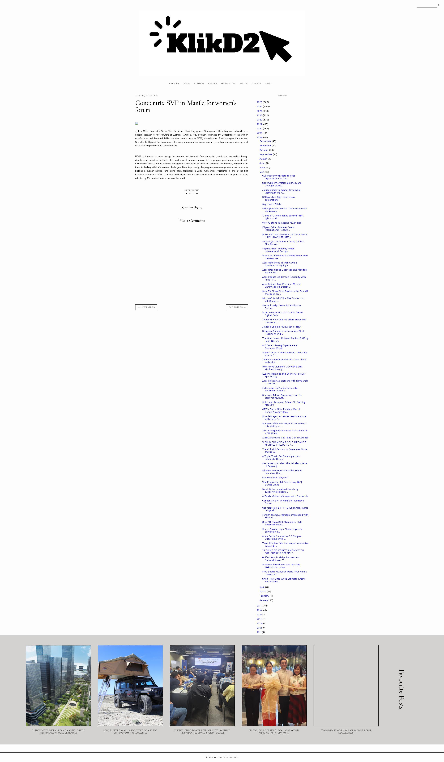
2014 (259, 619)
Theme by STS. (230, 757)
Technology (228, 83)
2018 (259, 137)
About (269, 83)
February (264, 595)
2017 (259, 605)
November (265, 145)
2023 (260, 115)
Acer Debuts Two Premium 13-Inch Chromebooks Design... (281, 285)
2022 (260, 119)
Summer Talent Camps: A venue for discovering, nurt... (282, 396)
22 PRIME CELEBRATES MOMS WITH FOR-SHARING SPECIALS (283, 551)
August (263, 158)
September (266, 154)
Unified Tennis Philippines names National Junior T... (280, 559)
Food (187, 83)
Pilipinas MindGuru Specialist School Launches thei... (282, 472)
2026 (260, 102)
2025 (260, 106)
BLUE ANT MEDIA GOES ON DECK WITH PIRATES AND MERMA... (284, 235)
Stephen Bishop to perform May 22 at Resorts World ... (283, 332)
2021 (259, 124)
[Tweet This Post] (186, 193)
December (265, 141)
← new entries (146, 307)
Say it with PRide (271, 204)
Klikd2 (209, 757)
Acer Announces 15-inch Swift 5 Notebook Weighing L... (279, 264)
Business (199, 83)
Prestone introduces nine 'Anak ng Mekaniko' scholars (281, 566)
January (264, 600)
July (262, 163)
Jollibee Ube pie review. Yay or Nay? (281, 326)
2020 (260, 128)
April (262, 587)
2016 (259, 610)
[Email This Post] (197, 193)
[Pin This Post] (193, 193)
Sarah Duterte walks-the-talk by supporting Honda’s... (280, 490)
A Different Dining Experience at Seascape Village (280, 346)
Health (243, 83)
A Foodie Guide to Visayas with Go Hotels (285, 496)
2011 (259, 632)
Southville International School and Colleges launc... (281, 184)
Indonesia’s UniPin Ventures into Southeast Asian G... (279, 389)
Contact (256, 83)
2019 (259, 133)
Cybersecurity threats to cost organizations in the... (278, 177)
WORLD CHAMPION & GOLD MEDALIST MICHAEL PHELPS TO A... (284, 443)
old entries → (237, 307)
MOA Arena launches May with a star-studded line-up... (282, 368)
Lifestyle (174, 83)
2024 (260, 111)
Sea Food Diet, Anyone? (275, 477)
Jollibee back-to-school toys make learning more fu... (281, 191)
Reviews (212, 83)
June (262, 167)
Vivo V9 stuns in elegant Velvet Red (281, 222)
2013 (259, 623)
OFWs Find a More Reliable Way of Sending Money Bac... (281, 410)
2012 (259, 627)
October (264, 150)
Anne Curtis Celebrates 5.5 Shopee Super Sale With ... (281, 537)
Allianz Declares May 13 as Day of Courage (285, 437)
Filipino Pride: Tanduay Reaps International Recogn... (278, 228)
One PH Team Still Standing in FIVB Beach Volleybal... (282, 523)
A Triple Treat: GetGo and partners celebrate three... (281, 457)
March (263, 591)
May (261, 172)
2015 (259, 614)
